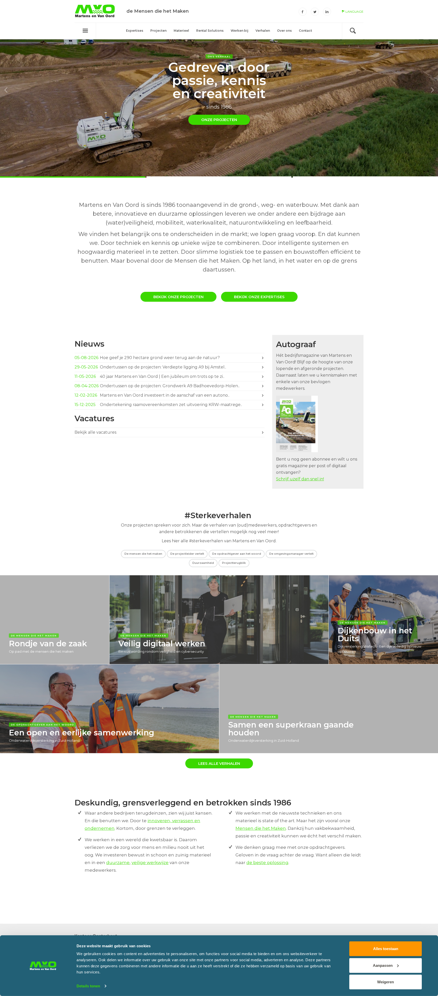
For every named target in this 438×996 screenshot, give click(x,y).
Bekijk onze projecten (178, 296)
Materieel (181, 30)
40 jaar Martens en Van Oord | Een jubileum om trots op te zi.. (150, 376)
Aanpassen (383, 965)
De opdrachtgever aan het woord (236, 553)
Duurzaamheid (203, 563)
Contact (305, 30)
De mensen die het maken (143, 553)
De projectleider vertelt (187, 553)
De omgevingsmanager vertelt (291, 553)
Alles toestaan (385, 949)
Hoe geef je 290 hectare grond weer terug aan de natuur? (148, 357)
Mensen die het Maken (260, 828)
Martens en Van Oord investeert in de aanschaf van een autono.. (152, 395)
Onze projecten (219, 119)
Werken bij (239, 30)
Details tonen (88, 986)
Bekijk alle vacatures (96, 432)
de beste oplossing (267, 862)
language (354, 11)
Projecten (158, 30)
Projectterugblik (234, 563)
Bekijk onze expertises (259, 296)
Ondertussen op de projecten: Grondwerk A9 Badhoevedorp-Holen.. (158, 385)
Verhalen (263, 30)
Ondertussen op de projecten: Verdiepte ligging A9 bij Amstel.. (151, 367)
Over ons (284, 30)
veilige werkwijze (150, 862)
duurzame (118, 862)
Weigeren (385, 982)
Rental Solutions (210, 30)
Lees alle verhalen (219, 763)
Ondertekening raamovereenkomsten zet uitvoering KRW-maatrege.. (159, 404)
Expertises (134, 30)
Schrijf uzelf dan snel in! (300, 479)
